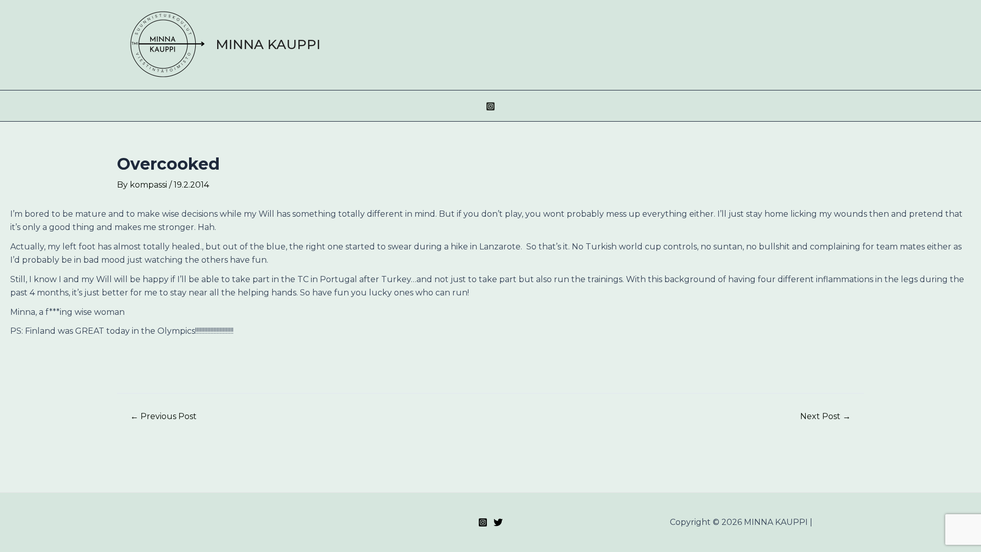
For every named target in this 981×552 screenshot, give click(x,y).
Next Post (825, 416)
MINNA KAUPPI (268, 44)
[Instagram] (490, 106)
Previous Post (163, 416)
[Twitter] (498, 522)
